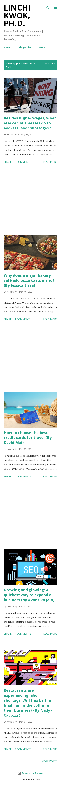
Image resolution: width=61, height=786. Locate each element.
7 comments (23, 633)
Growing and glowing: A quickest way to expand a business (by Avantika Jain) (29, 594)
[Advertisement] (30, 200)
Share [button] (8, 162)
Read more (50, 162)
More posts (49, 761)
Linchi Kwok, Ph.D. (17, 15)
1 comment (22, 319)
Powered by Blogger (32, 773)
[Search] (48, 5)
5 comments (23, 162)
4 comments (23, 476)
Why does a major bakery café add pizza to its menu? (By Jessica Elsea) (29, 280)
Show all (49, 63)
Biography (25, 48)
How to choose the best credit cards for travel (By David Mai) (28, 437)
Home (7, 48)
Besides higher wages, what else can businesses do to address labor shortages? (30, 123)
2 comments (23, 749)
